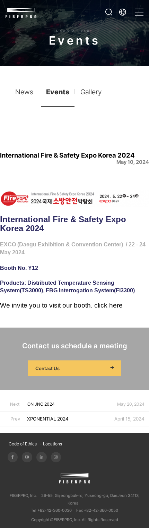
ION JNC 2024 (40, 404)
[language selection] (124, 12)
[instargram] (56, 457)
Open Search (108, 12)
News (24, 92)
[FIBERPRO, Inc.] (21, 12)
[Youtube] (27, 457)
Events (57, 92)
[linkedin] (41, 457)
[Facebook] (13, 457)
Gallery (91, 92)
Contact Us (47, 368)
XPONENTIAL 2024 (48, 419)
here (116, 305)
